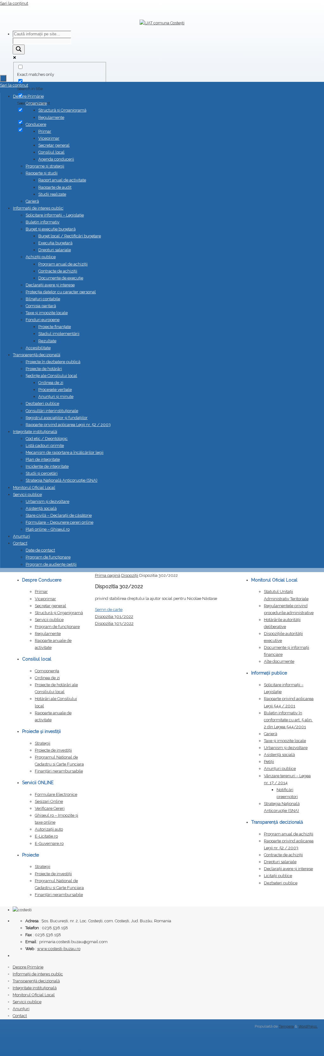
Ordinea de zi (47, 677)
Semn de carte (108, 609)
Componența (47, 670)
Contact (20, 1015)
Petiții (269, 761)
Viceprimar (45, 598)
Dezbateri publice (280, 883)
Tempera (286, 1026)
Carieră (270, 733)
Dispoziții (129, 575)
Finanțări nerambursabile (59, 771)
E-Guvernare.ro (49, 843)
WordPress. (308, 1026)
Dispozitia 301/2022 (114, 616)
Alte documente (279, 661)
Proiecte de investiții (53, 750)
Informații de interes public (38, 974)
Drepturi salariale (280, 861)
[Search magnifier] (19, 49)
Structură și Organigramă (59, 612)
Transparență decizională (36, 981)
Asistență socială (279, 754)
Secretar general (50, 605)
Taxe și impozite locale (285, 740)
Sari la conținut (14, 3)
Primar (41, 591)
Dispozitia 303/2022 (114, 623)
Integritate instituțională (35, 988)
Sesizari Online (49, 801)
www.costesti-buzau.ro (58, 948)
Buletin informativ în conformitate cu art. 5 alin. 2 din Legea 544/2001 (288, 720)
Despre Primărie (28, 967)
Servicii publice (49, 619)
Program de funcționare (57, 626)
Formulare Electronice (56, 794)
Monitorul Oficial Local (34, 994)
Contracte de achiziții (283, 854)
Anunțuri (21, 1008)
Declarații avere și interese (288, 868)
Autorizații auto (49, 829)
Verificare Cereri (50, 808)
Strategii (42, 743)
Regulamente (48, 633)
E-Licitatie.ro (46, 836)
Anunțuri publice (280, 768)
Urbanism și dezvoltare (286, 747)
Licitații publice (278, 875)
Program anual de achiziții (288, 834)
